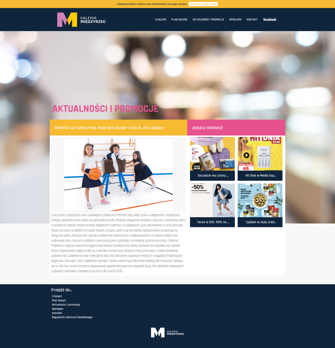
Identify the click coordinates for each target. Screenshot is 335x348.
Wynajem (235, 19)
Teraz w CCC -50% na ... (213, 222)
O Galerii (160, 19)
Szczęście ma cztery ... (213, 175)
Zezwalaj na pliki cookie (203, 4)
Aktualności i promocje (208, 19)
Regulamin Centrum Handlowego (72, 317)
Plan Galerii (179, 19)
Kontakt (252, 19)
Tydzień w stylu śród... (260, 222)
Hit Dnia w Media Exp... (260, 175)
